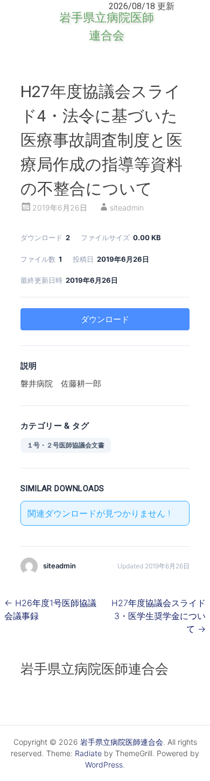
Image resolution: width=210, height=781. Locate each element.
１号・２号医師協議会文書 (65, 445)
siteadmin (127, 207)
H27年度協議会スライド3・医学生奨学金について (158, 615)
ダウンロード (105, 319)
